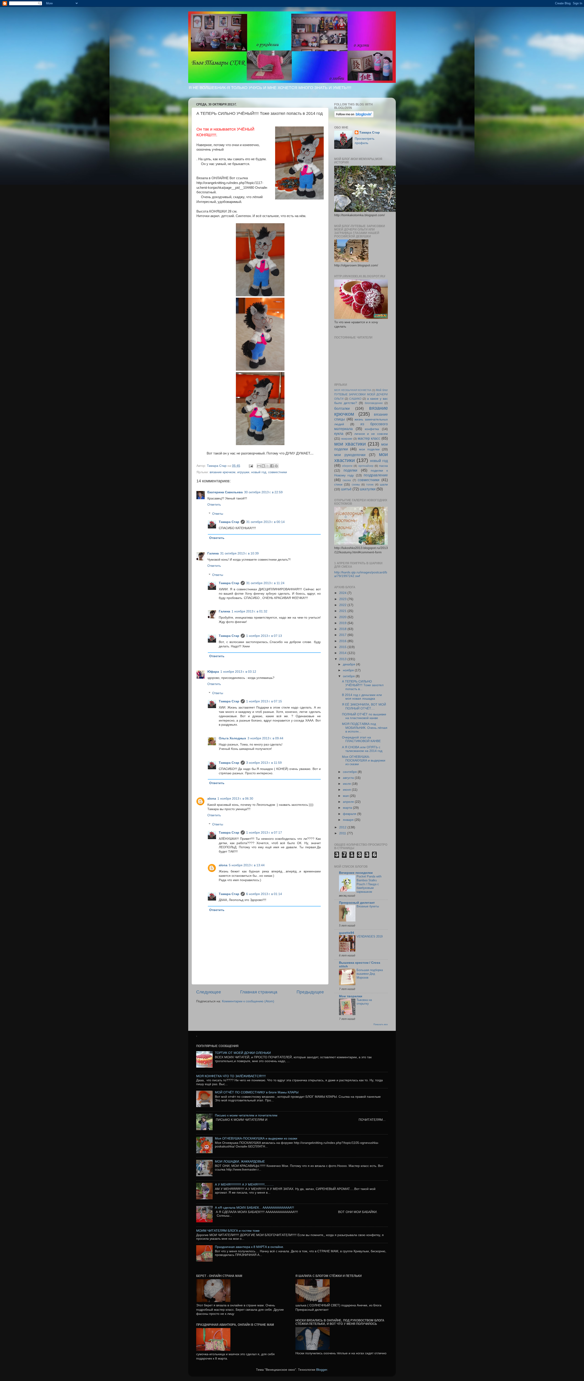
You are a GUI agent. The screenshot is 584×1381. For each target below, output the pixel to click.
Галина (213, 553)
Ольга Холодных (232, 738)
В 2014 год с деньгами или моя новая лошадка (362, 696)
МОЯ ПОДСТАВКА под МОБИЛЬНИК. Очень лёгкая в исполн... (364, 727)
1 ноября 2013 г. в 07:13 (264, 636)
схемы (356, 484)
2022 (343, 605)
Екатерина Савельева (225, 492)
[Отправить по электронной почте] (259, 466)
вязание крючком (222, 472)
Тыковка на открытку (364, 1002)
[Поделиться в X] (267, 466)
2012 (343, 827)
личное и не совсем (371, 434)
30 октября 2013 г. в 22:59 (263, 492)
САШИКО (355, 398)
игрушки (243, 472)
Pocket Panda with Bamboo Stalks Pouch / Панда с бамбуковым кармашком (369, 884)
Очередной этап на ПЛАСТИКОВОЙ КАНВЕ (361, 739)
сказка (347, 480)
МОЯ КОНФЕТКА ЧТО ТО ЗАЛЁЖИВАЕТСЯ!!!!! (231, 1076)
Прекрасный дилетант (357, 902)
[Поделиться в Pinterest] (276, 466)
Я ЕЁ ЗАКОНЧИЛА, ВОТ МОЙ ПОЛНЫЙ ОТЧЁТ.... (364, 706)
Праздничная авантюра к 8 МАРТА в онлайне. (249, 1247)
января (349, 820)
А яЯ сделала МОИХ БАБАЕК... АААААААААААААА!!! (254, 1207)
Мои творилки (350, 996)
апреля (349, 801)
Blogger (321, 1369)
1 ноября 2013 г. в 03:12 (238, 671)
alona (211, 798)
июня (347, 789)
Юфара (213, 671)
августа (349, 778)
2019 (343, 623)
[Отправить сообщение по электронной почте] (250, 465)
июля (347, 783)
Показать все (380, 1024)
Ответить (214, 504)
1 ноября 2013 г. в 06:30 (235, 798)
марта (348, 807)
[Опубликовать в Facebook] (272, 466)
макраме (346, 438)
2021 (343, 611)
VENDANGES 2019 (370, 936)
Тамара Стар (229, 522)
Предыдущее (310, 992)
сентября (350, 772)
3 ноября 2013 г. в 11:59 (264, 762)
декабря (349, 664)
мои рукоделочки (349, 455)
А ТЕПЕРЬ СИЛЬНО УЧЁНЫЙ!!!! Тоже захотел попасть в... (362, 685)
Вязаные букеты (368, 906)
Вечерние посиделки (356, 872)
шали (384, 484)
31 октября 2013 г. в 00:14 (265, 522)
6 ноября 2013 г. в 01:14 (264, 894)
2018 (343, 629)
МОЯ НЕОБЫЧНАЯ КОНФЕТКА (352, 390)
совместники (277, 472)
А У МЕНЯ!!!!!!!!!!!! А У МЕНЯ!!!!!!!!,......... (244, 1184)
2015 (343, 647)
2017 (343, 635)
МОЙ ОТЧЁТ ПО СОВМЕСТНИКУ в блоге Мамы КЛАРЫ (256, 1092)
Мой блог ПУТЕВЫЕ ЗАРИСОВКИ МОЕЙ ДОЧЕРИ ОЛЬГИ (361, 394)
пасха (383, 465)
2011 (343, 833)
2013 (343, 659)
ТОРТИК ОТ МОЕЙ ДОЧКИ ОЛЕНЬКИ (243, 1053)
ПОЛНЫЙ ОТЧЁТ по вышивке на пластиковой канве (364, 716)
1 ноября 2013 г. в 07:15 (264, 701)
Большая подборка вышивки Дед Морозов (370, 973)
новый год (258, 472)
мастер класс (369, 438)
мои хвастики (350, 444)
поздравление (376, 475)
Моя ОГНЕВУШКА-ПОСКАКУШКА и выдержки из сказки (363, 760)
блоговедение (374, 403)
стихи (338, 484)
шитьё (346, 489)
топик (369, 484)
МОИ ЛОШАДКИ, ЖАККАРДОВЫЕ (240, 1161)
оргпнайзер (365, 465)
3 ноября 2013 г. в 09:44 (265, 738)
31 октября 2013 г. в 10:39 (239, 553)
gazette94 (346, 933)
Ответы (217, 513)
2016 (343, 641)
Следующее (208, 992)
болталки (342, 408)
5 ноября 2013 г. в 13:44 (247, 865)
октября (349, 676)
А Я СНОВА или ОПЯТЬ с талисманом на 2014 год (362, 749)
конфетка (372, 429)
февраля (350, 814)
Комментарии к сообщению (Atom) (248, 1001)
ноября (349, 670)
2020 (343, 617)
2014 (343, 653)
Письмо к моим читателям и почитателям (246, 1115)
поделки (350, 470)
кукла (338, 433)
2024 (343, 593)
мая (346, 796)
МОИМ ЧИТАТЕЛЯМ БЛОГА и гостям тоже (228, 1230)
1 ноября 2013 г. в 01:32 (249, 611)
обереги (347, 465)
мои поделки (369, 449)
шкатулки (367, 489)
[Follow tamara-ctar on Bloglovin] (354, 116)
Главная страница (258, 992)
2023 (343, 599)
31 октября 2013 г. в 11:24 (265, 583)
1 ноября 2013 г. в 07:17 (264, 832)
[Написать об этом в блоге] (263, 466)
